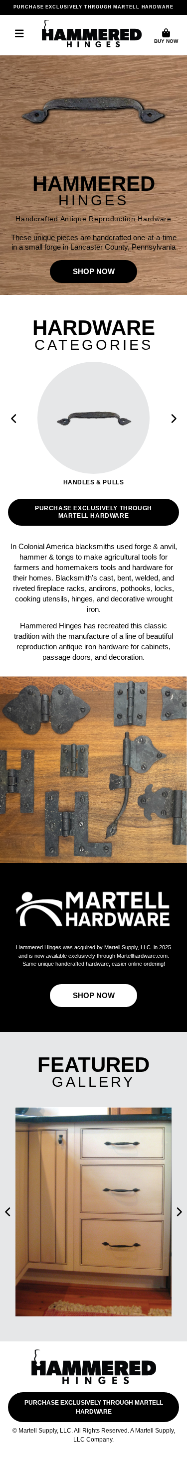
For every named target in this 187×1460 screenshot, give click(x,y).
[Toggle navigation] (19, 33)
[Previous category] (14, 419)
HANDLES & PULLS (93, 482)
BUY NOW (166, 41)
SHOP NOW (94, 271)
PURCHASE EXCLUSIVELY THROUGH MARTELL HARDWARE (93, 6)
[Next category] (173, 419)
